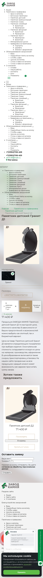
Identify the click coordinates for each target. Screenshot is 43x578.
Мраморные (19, 28)
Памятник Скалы (17, 22)
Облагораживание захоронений (19, 52)
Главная (5, 209)
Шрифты (18, 48)
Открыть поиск (40, 78)
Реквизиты (14, 76)
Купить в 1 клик (36, 306)
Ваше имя (6, 459)
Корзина (24, 78)
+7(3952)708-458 (14, 152)
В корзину (26, 306)
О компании (11, 66)
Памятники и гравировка (16, 12)
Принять (21, 572)
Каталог (9, 78)
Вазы (12, 54)
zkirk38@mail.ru (13, 158)
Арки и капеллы (16, 14)
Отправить (7, 473)
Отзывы (13, 68)
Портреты (19, 46)
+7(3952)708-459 (14, 155)
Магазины (13, 160)
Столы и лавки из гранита (20, 64)
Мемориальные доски (19, 42)
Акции (8, 10)
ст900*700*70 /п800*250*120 (16, 295)
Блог (12, 74)
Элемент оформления (23, 50)
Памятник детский (17, 18)
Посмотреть (21, 437)
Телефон (6, 461)
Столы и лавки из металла (20, 62)
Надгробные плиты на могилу (22, 56)
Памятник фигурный (18, 30)
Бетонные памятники (18, 16)
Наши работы (15, 70)
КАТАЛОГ (4, 167)
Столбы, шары (16, 58)
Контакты (14, 72)
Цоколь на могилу (17, 60)
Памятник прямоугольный (20, 20)
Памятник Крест (16, 36)
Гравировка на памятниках (20, 44)
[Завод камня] (10, 488)
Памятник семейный (18, 24)
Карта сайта (11, 497)
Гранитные (19, 26)
